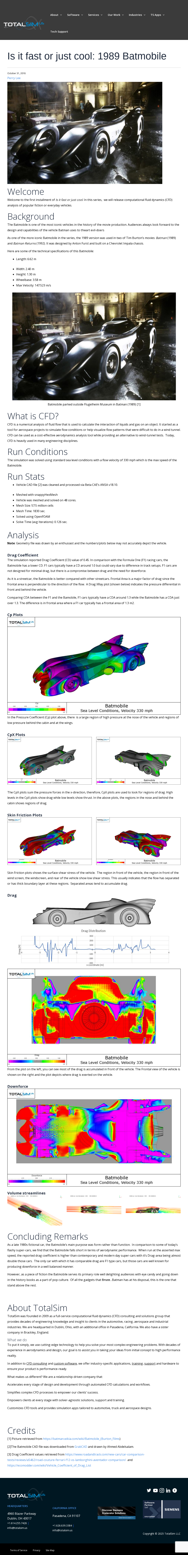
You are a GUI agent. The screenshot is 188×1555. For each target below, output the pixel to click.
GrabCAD (81, 1447)
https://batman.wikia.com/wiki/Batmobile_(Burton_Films (81, 1439)
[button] (60, 15)
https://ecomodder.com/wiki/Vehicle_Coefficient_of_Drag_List (49, 1465)
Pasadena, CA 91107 (66, 1516)
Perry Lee (14, 78)
